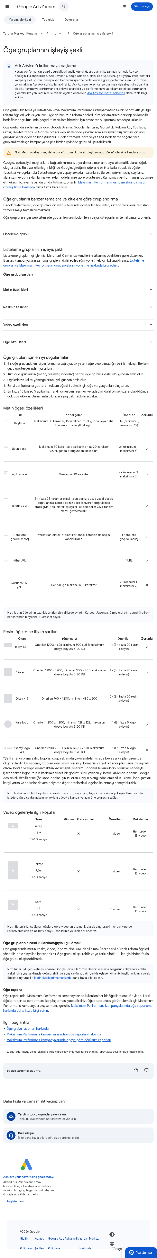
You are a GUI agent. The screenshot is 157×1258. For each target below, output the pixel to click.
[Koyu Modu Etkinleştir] (112, 1234)
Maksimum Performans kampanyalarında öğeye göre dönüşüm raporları (59, 1040)
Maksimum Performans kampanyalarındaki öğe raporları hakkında (54, 1034)
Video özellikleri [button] (15, 325)
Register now (15, 1201)
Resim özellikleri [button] (15, 307)
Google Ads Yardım (36, 6)
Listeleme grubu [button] (16, 234)
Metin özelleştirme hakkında (53, 978)
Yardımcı (144, 1252)
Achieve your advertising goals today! (28, 1177)
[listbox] (122, 1248)
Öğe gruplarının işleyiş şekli (93, 33)
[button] (7, 6)
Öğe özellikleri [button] (14, 342)
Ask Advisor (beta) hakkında (106, 93)
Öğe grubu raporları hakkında (28, 1029)
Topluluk (48, 19)
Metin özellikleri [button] (15, 290)
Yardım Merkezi (20, 19)
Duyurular (71, 19)
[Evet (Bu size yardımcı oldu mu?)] (136, 1071)
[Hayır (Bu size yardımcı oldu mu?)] (146, 1071)
